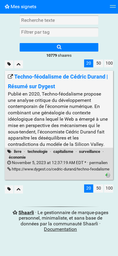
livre (17, 151)
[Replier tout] (18, 64)
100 (109, 63)
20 (88, 63)
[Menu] (113, 8)
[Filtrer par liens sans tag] (9, 64)
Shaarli (26, 212)
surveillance (89, 151)
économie (17, 157)
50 (98, 63)
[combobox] (59, 32)
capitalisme (63, 151)
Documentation (60, 229)
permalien (59, 162)
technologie (38, 151)
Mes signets (22, 6)
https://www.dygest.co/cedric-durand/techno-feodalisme (60, 169)
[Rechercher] (59, 47)
